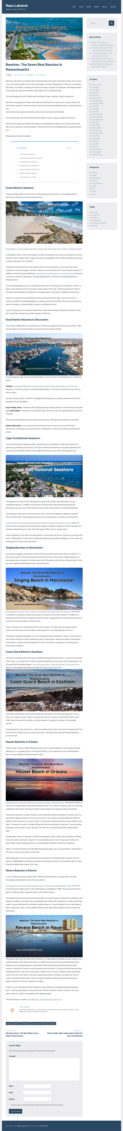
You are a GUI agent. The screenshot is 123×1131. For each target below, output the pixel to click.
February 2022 (97, 149)
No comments (41, 75)
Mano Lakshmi (17, 5)
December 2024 (97, 114)
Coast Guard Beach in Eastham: (30, 169)
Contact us (95, 215)
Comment (12, 1056)
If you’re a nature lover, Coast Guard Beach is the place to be (55, 664)
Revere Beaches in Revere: (28, 177)
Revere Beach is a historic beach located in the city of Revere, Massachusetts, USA (38, 886)
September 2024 (97, 119)
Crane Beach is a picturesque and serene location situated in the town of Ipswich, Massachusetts (44, 249)
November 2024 (97, 117)
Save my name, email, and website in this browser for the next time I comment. (37, 1105)
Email (11, 1092)
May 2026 (95, 93)
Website (11, 1099)
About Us (95, 212)
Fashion (96, 7)
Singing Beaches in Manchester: (30, 165)
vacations (52, 1023)
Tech (74, 7)
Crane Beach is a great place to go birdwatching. (55, 273)
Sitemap (94, 225)
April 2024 (95, 122)
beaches (16, 1023)
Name (11, 1086)
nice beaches (25, 1023)
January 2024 (96, 130)
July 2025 (95, 106)
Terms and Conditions (99, 223)
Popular (94, 181)
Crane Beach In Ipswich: (27, 154)
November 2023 (97, 133)
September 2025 (97, 103)
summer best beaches (39, 1023)
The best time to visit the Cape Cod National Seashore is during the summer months (38, 523)
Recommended (97, 183)
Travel (81, 7)
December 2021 (97, 154)
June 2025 (95, 109)
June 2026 (95, 90)
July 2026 (95, 87)
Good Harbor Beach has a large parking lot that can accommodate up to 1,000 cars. (45, 386)
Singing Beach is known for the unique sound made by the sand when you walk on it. (38, 611)
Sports (104, 7)
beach (9, 1023)
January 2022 (96, 152)
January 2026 (96, 98)
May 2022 (95, 146)
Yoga (93, 194)
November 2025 (97, 101)
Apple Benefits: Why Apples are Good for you (44, 999)
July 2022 (95, 141)
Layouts (113, 7)
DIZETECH (44, 1126)
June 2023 (95, 136)
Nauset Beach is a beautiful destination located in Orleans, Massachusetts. (35, 802)
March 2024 (96, 125)
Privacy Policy (96, 220)
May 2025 (95, 111)
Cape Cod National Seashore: (29, 162)
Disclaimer (95, 217)
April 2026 (95, 95)
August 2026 (96, 85)
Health (88, 7)
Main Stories (96, 178)
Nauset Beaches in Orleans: (28, 173)
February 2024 (97, 128)
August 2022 (96, 138)
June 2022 (95, 144)
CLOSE (69, 147)
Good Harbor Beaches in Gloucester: (31, 158)
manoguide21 (29, 75)
